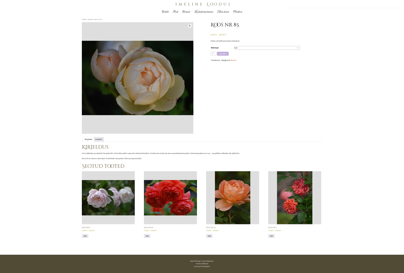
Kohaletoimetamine (203, 12)
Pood (175, 12)
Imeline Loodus (203, 4)
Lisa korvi (223, 54)
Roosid (90, 19)
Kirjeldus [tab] (88, 139)
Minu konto (223, 12)
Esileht (165, 12)
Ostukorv (237, 12)
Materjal (215, 48)
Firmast (186, 12)
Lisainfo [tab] (98, 139)
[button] (190, 26)
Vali (85, 236)
